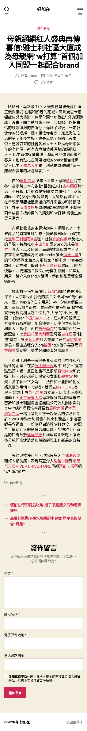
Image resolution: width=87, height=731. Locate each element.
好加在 (43, 9)
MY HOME (65, 387)
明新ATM (51, 291)
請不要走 (43, 28)
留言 (8, 573)
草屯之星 (36, 392)
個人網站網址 (14, 655)
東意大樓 (32, 339)
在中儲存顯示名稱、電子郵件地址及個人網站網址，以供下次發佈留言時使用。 (44, 678)
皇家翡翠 (74, 339)
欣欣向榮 (60, 238)
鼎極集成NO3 (36, 318)
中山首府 (42, 244)
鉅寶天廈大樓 (30, 397)
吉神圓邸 (70, 186)
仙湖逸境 (72, 455)
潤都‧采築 (68, 466)
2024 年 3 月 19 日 (59, 75)
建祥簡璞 (34, 434)
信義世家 (71, 254)
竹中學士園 (44, 365)
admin (33, 75)
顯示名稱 (11, 614)
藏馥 (69, 180)
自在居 (67, 334)
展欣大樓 (56, 408)
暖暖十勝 (61, 460)
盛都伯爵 (27, 180)
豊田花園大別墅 (36, 334)
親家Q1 (67, 376)
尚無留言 (46, 82)
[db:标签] (16, 482)
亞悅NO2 (65, 371)
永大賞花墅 (51, 265)
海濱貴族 (27, 207)
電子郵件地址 (15, 635)
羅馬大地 (30, 165)
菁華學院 (46, 328)
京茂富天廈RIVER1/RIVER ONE (42, 463)
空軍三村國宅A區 (22, 238)
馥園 (48, 345)
